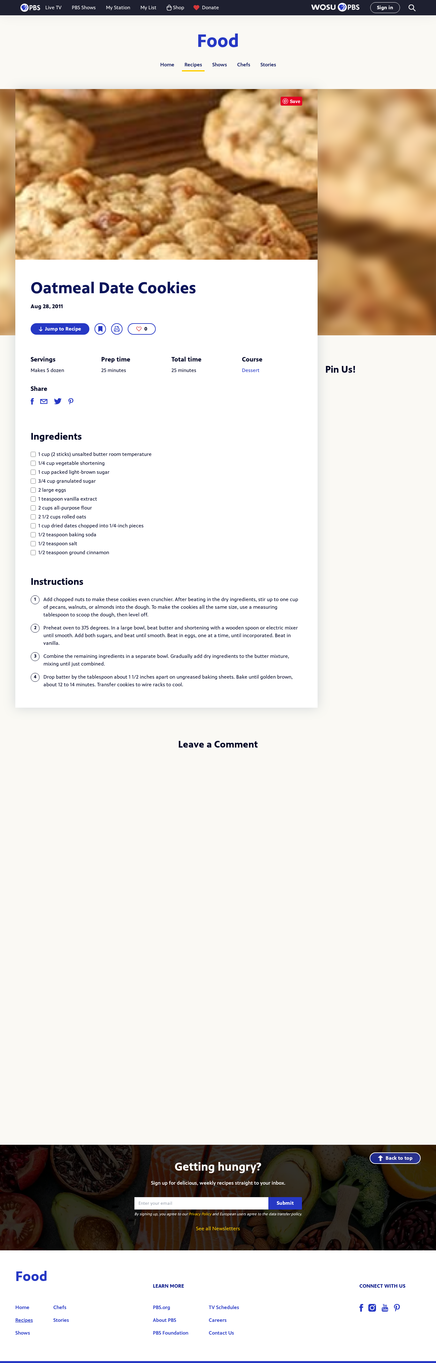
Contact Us (221, 1333)
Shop (178, 7)
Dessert (250, 370)
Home (167, 65)
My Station (118, 7)
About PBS (164, 1320)
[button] (335, 8)
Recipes (193, 65)
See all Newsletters (218, 1228)
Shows (219, 65)
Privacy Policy (200, 1214)
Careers (218, 1320)
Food (218, 41)
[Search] (412, 7)
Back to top (399, 1158)
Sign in (385, 7)
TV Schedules (224, 1307)
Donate (210, 7)
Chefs (243, 65)
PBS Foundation (170, 1333)
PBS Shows (84, 7)
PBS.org (161, 1307)
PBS (30, 7)
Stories (268, 65)
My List (148, 7)
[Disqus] (218, 840)
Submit (285, 1203)
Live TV (53, 7)
